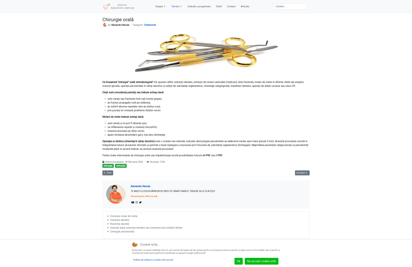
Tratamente (150, 25)
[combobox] (290, 6)
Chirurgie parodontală (122, 231)
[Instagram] (137, 202)
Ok (238, 261)
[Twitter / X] (140, 202)
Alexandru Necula (140, 186)
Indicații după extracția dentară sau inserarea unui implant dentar (146, 227)
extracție (120, 165)
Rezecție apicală (119, 223)
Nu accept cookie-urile (261, 261)
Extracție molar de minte (123, 216)
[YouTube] (132, 202)
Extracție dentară (119, 220)
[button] (161, 6)
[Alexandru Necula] (105, 24)
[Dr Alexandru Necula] (118, 6)
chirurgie (108, 165)
